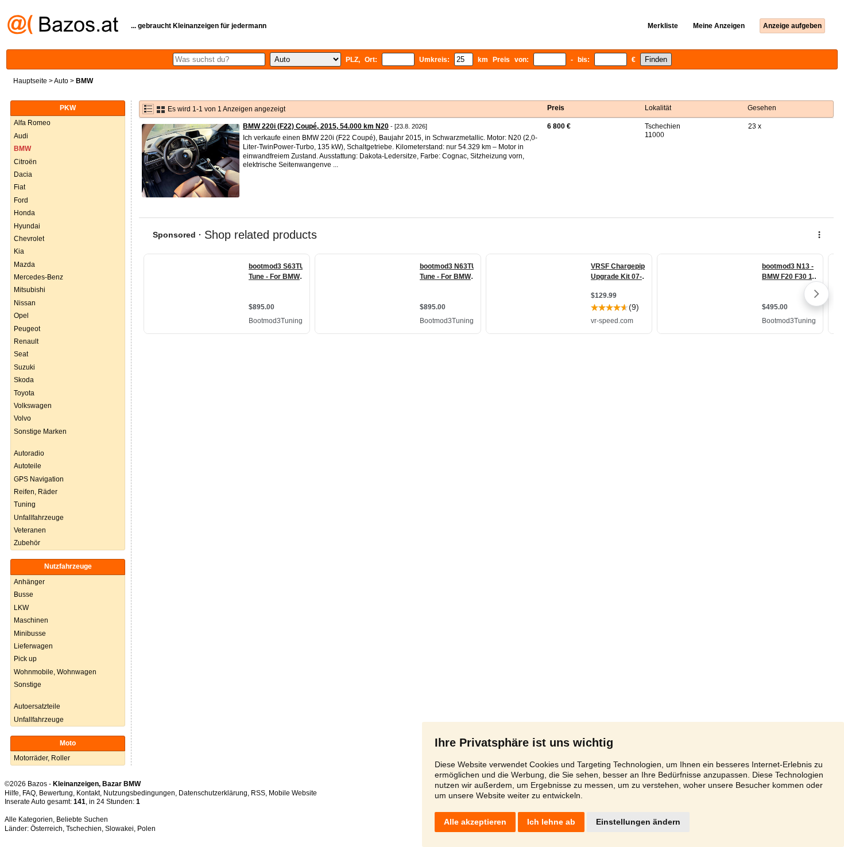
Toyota (24, 393)
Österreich (46, 829)
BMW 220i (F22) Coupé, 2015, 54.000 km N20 (316, 126)
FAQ (29, 793)
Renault (26, 341)
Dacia (23, 174)
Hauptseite (30, 81)
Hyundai (27, 226)
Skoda (24, 380)
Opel (21, 316)
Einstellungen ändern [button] (638, 821)
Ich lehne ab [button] (551, 821)
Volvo (22, 418)
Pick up (25, 659)
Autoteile (27, 466)
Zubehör (27, 543)
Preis (555, 108)
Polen (146, 829)
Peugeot (27, 329)
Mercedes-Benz (38, 277)
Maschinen (31, 620)
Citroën (25, 162)
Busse (23, 594)
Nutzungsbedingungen (139, 793)
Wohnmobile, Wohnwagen (55, 672)
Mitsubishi (29, 290)
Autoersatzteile (37, 706)
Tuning (25, 504)
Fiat (19, 187)
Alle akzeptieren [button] (475, 821)
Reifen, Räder (35, 492)
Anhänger (29, 582)
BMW (22, 149)
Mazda (24, 265)
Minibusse (30, 634)
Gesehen (762, 108)
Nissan (25, 303)
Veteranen (30, 530)
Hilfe (12, 793)
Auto (61, 81)
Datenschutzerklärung (213, 793)
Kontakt (88, 793)
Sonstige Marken (40, 432)
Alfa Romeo (32, 123)
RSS (258, 793)
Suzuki (24, 367)
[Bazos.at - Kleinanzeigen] (62, 32)
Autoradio (29, 453)
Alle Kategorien (29, 819)
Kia (19, 251)
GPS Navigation (39, 479)
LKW (21, 608)
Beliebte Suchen (82, 819)
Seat (21, 354)
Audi (21, 136)
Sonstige (27, 685)
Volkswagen (33, 406)
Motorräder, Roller (42, 758)
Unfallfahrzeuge (39, 518)
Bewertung (56, 793)
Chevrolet (29, 239)
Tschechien (84, 829)
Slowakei (119, 829)
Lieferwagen (33, 646)
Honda (24, 213)
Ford (21, 200)
